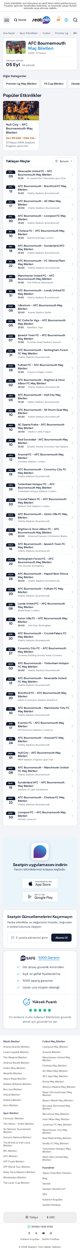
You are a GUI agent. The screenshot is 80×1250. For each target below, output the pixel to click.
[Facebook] (29, 1233)
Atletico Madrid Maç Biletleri (58, 1087)
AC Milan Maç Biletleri (55, 1071)
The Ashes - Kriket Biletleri (18, 1123)
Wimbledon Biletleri (14, 1177)
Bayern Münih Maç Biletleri (57, 1100)
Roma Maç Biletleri (53, 1081)
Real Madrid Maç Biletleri (56, 1138)
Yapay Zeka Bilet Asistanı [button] (56, 1173)
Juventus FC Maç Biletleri (57, 1124)
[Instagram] (51, 1233)
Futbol (46, 33)
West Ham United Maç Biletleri (55, 1158)
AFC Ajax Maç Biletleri (55, 1076)
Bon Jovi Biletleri (12, 1089)
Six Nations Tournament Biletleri (17, 1130)
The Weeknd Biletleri (15, 1057)
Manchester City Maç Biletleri (54, 1131)
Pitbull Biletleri (11, 1094)
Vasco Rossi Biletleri (14, 1078)
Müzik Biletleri (11, 1041)
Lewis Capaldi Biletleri (16, 1052)
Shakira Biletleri (12, 1100)
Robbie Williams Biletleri (17, 1084)
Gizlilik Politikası (51, 1205)
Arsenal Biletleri (51, 1052)
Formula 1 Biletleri (13, 1118)
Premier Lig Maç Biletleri (21, 83)
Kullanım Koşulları (52, 1199)
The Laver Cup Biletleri (16, 1182)
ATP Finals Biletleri (13, 1161)
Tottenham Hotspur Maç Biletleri (56, 1150)
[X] (36, 1233)
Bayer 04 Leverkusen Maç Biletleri (57, 1094)
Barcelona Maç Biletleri (55, 1114)
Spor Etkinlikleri (29, 33)
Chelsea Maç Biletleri (54, 1065)
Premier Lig (61, 33)
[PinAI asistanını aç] (58, 20)
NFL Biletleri (10, 1150)
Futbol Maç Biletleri (53, 1041)
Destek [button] (22, 20)
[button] (66, 20)
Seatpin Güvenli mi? (53, 1189)
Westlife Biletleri (12, 1073)
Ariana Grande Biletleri (16, 1046)
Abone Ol (61, 937)
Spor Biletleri (10, 1113)
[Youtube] (43, 1233)
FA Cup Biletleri (53, 83)
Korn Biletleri (10, 1105)
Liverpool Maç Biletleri (55, 1046)
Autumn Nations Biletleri (17, 1137)
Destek (46, 1183)
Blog (44, 1178)
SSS (44, 1194)
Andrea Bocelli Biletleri (16, 1062)
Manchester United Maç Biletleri (56, 1059)
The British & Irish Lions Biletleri (16, 1144)
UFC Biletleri (10, 1156)
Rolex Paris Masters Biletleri (19, 1172)
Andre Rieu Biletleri (14, 1068)
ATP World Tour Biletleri (16, 1166)
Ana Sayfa (9, 33)
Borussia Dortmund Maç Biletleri (56, 1107)
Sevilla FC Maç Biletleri (55, 1143)
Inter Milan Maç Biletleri (56, 1119)
